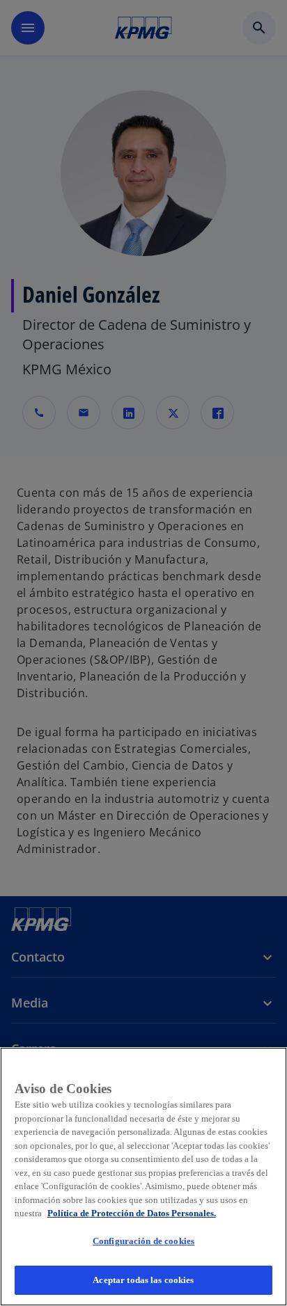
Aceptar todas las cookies (143, 1280)
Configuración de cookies (143, 1241)
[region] (143, 1176)
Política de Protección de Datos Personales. (131, 1213)
